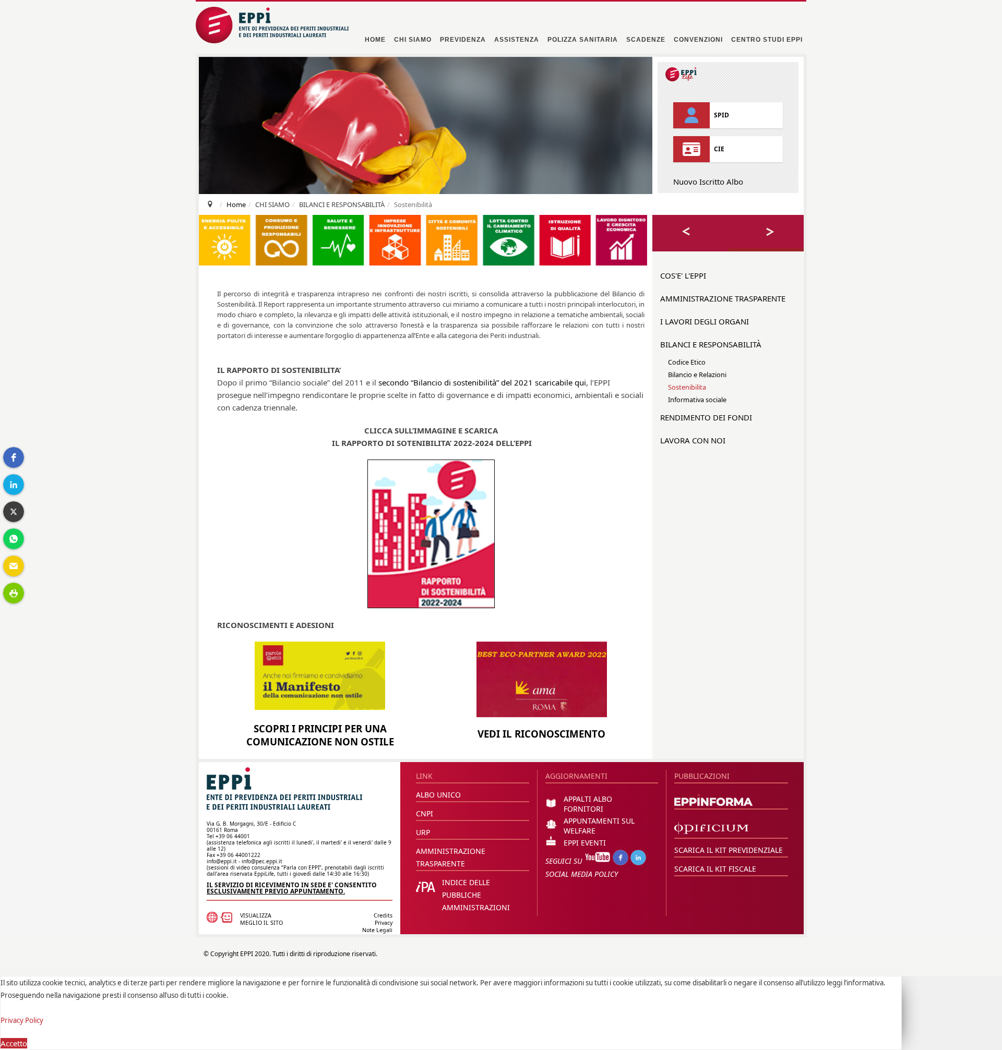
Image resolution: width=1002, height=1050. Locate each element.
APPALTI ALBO (588, 799)
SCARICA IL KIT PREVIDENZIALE (728, 850)
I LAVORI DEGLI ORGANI (704, 321)
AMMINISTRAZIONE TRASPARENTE (722, 298)
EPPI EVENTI (585, 843)
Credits (383, 915)
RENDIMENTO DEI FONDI (706, 417)
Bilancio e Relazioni (697, 374)
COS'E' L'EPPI (683, 275)
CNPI (424, 813)
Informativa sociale (697, 399)
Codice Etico (687, 362)
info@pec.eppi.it (262, 861)
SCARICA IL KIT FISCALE (715, 869)
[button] (13, 457)
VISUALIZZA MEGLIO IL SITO (261, 919)
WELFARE (579, 831)
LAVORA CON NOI (692, 440)
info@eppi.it (222, 861)
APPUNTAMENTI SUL (599, 821)
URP (423, 832)
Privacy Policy (22, 1020)
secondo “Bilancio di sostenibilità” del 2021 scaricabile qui (482, 382)
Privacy (383, 922)
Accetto (14, 1043)
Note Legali (377, 930)
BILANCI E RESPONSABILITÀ (710, 344)
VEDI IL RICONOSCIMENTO (541, 733)
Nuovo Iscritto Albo (708, 181)
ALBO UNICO (438, 795)
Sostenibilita (687, 387)
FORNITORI (583, 809)
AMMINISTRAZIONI (476, 907)
